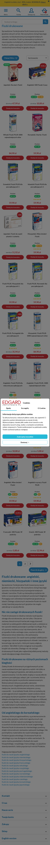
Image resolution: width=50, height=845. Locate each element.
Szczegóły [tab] (25, 408)
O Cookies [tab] (42, 408)
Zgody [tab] (8, 408)
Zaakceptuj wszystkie (25, 437)
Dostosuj (24, 442)
